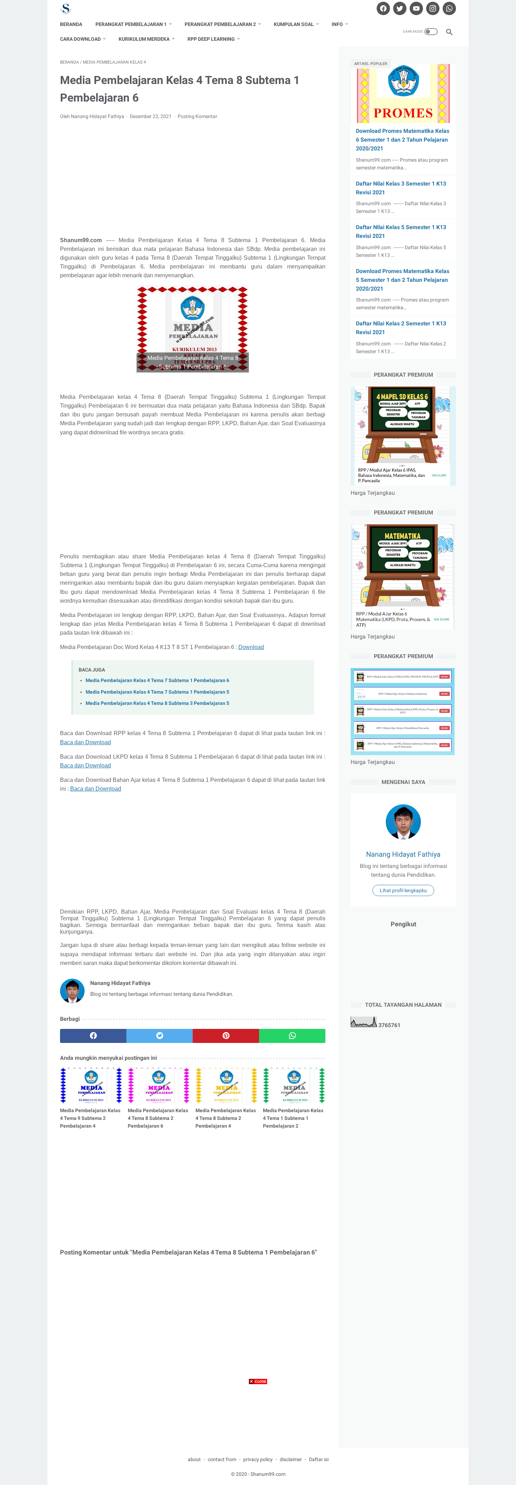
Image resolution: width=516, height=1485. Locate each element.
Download (251, 647)
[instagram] (431, 8)
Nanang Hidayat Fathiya (403, 854)
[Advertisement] (192, 178)
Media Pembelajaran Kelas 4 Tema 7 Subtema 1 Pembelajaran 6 (157, 680)
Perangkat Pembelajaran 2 (220, 24)
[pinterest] (226, 1036)
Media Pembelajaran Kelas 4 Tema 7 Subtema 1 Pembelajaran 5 (157, 692)
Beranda (71, 24)
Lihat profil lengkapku (403, 890)
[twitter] (398, 8)
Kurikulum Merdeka (144, 39)
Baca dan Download (85, 742)
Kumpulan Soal (294, 24)
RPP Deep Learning (211, 39)
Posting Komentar (197, 116)
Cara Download (80, 39)
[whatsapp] (448, 8)
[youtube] (415, 8)
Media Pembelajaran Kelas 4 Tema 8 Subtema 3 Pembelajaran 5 (157, 703)
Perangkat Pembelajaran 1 (131, 24)
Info (337, 24)
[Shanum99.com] (70, 8)
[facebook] (382, 8)
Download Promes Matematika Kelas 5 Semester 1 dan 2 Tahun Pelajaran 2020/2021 (402, 280)
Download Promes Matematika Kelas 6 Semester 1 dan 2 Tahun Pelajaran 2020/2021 (402, 140)
